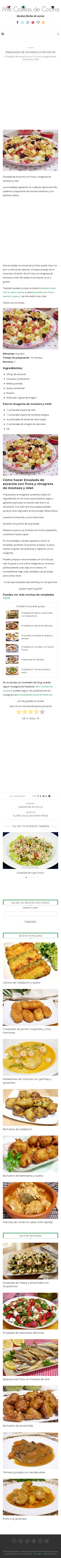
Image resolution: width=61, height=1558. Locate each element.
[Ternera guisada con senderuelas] (30, 1450)
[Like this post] (35, 796)
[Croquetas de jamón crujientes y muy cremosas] (30, 1007)
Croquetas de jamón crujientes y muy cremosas (27, 1031)
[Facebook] (17, 22)
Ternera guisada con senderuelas (24, 1472)
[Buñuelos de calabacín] (30, 1107)
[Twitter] (22, 22)
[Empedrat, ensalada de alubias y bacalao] (12, 637)
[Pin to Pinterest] (43, 796)
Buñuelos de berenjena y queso (23, 1175)
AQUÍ (6, 598)
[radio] (19, 712)
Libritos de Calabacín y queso (21, 982)
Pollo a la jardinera (15, 1518)
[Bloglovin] (38, 22)
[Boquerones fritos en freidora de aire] (30, 1357)
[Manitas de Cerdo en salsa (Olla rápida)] (30, 1200)
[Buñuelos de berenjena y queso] (30, 1154)
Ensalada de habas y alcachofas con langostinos (26, 1284)
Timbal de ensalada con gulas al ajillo (30, 872)
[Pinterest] (32, 22)
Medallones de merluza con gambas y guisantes (27, 1081)
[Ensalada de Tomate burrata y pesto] (12, 671)
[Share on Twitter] (41, 796)
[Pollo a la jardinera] (30, 1497)
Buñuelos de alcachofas (18, 1425)
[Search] (58, 34)
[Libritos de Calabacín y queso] (30, 961)
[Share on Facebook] (37, 796)
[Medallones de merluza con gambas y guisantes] (30, 1057)
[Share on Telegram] (49, 796)
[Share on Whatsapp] (46, 796)
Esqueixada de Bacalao (32, 659)
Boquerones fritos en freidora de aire (26, 1379)
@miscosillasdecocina (27, 694)
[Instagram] (27, 22)
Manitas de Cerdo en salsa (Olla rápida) (28, 1222)
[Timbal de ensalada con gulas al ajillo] (30, 850)
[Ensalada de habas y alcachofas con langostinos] (12, 614)
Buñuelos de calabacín (17, 1129)
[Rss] (43, 22)
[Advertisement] (30, 95)
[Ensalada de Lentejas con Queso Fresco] (12, 648)
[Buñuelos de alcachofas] (30, 1404)
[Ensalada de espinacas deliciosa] (12, 625)
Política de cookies (50, 1554)
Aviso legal (37, 1554)
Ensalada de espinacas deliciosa (36, 625)
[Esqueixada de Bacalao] (12, 659)
